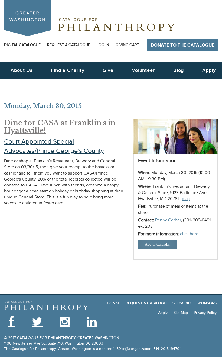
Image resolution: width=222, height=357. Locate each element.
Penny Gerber (168, 220)
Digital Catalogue (22, 45)
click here (189, 234)
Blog (178, 70)
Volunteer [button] (143, 70)
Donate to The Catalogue (182, 45)
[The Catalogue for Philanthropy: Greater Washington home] (46, 305)
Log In (103, 45)
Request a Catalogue (68, 45)
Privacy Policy (205, 312)
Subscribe (182, 303)
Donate (114, 303)
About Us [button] (21, 70)
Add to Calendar (157, 244)
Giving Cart (127, 45)
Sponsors (207, 303)
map (186, 198)
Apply (209, 70)
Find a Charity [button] (67, 70)
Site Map (181, 312)
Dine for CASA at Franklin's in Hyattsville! (60, 126)
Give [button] (108, 70)
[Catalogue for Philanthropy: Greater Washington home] (89, 18)
